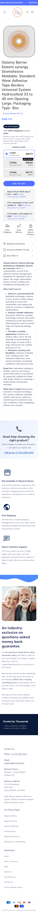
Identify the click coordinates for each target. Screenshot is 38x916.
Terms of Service (11, 861)
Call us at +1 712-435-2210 (19, 452)
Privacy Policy (10, 831)
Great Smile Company (15, 910)
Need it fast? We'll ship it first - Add (18, 194)
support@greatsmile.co (14, 763)
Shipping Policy (10, 816)
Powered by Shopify (29, 910)
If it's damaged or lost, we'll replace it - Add (20, 205)
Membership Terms (12, 836)
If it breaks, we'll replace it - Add (20, 216)
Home (6, 856)
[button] (4, 12)
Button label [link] (19, 572)
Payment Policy (10, 821)
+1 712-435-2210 (19, 754)
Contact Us (8, 882)
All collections (10, 877)
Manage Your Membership (14, 842)
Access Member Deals (13, 887)
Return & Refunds (11, 826)
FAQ (6, 867)
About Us (8, 872)
